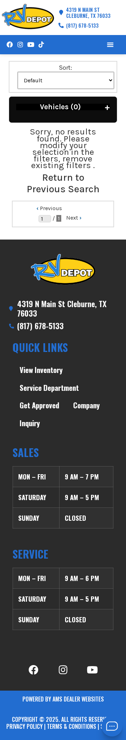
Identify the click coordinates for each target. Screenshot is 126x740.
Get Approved (39, 405)
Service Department (49, 387)
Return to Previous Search (63, 183)
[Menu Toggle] (110, 44)
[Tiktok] (41, 44)
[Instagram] (20, 44)
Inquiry (30, 422)
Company (86, 405)
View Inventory (41, 369)
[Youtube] (30, 44)
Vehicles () (75, 107)
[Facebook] (9, 44)
